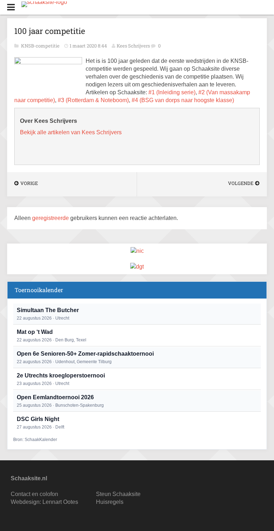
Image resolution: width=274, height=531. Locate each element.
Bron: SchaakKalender (35, 439)
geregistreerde (51, 218)
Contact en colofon (34, 494)
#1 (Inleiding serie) (172, 92)
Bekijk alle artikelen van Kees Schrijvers (71, 132)
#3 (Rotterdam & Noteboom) (93, 100)
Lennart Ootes (60, 502)
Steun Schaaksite (118, 494)
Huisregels (109, 502)
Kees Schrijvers (133, 45)
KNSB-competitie (41, 45)
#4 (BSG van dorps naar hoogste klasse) (183, 100)
